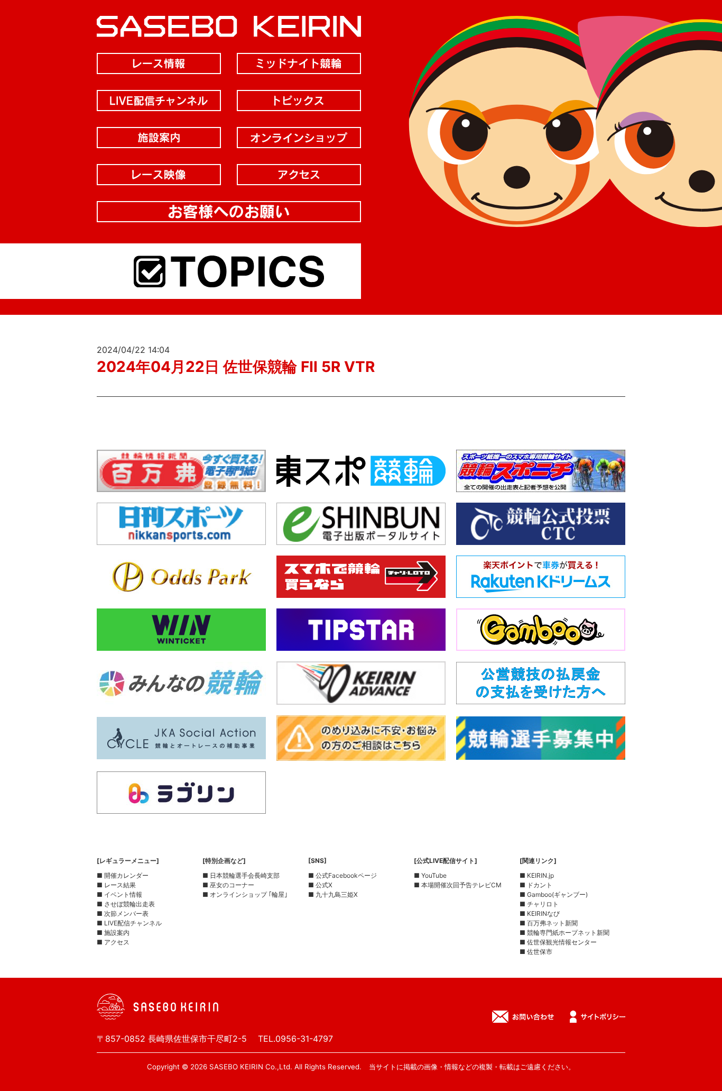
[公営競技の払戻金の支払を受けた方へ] (540, 695)
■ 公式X (320, 885)
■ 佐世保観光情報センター (558, 942)
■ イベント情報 (119, 894)
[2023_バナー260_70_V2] (540, 751)
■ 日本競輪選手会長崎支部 (241, 875)
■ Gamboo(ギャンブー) (554, 894)
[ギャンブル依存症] (361, 752)
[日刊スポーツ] (181, 536)
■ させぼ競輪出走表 (126, 904)
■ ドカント (536, 885)
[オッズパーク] (181, 589)
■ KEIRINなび (540, 913)
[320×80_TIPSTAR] (361, 642)
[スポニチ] (540, 483)
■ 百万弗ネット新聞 (549, 923)
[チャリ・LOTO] (361, 589)
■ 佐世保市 (536, 952)
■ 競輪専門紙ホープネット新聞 (564, 933)
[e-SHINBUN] (361, 536)
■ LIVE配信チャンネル (129, 923)
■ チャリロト (539, 904)
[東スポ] (361, 483)
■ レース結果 (116, 885)
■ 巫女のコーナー (228, 885)
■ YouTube (430, 875)
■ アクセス (113, 942)
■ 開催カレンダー (123, 875)
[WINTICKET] (181, 642)
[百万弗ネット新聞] (181, 483)
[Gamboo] (540, 642)
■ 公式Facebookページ (342, 875)
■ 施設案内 (113, 933)
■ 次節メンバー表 (123, 913)
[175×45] (361, 696)
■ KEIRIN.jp (537, 875)
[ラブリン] (181, 805)
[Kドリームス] (540, 589)
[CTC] (540, 536)
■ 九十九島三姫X (333, 894)
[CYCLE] (181, 750)
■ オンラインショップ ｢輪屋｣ (245, 894)
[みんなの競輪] (181, 695)
